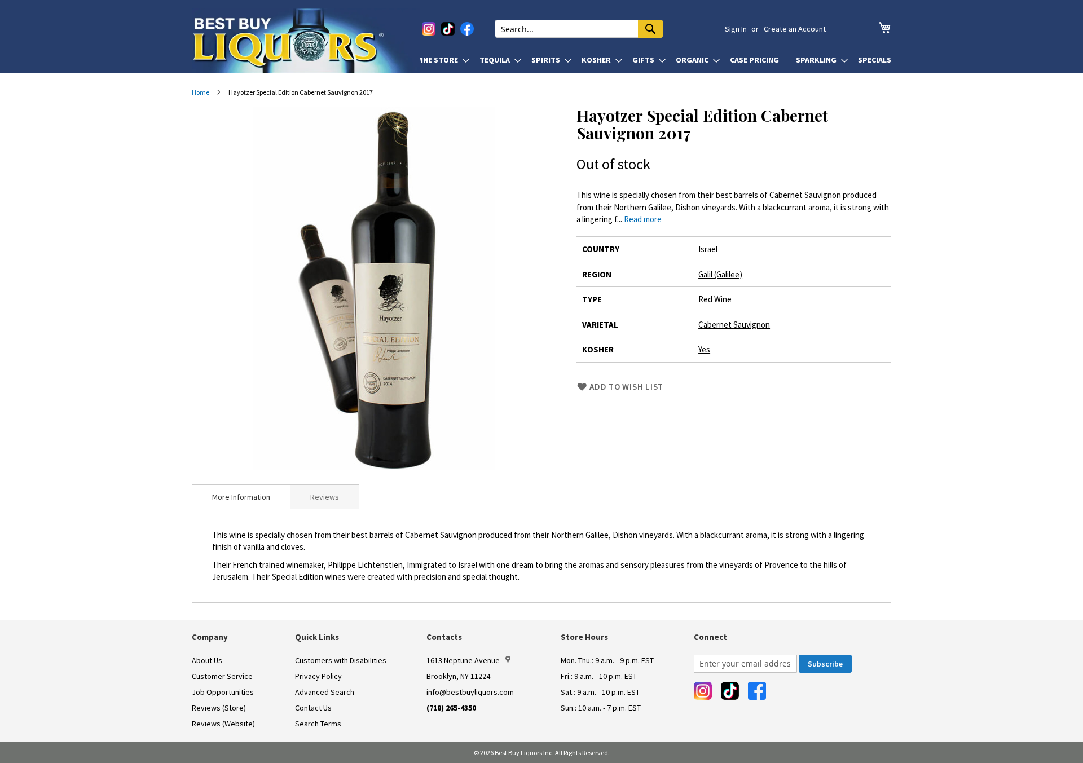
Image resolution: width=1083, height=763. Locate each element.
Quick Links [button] (317, 637)
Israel (707, 249)
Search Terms (318, 723)
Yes (704, 349)
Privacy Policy (318, 676)
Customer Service (222, 676)
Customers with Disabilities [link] (340, 660)
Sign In (736, 29)
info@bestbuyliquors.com (470, 692)
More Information (241, 497)
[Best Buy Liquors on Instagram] (428, 29)
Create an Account (795, 29)
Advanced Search (324, 692)
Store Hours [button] (584, 637)
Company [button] (210, 637)
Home (200, 92)
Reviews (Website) (223, 723)
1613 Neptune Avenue (463, 660)
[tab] (241, 496)
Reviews (324, 497)
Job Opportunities (223, 692)
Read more (643, 219)
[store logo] (306, 40)
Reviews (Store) (219, 708)
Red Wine (715, 299)
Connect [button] (710, 637)
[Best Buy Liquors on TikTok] (448, 29)
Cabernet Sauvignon (734, 324)
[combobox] (579, 29)
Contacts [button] (444, 637)
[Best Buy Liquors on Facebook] (467, 29)
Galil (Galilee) (720, 274)
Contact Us (313, 708)
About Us (207, 660)
